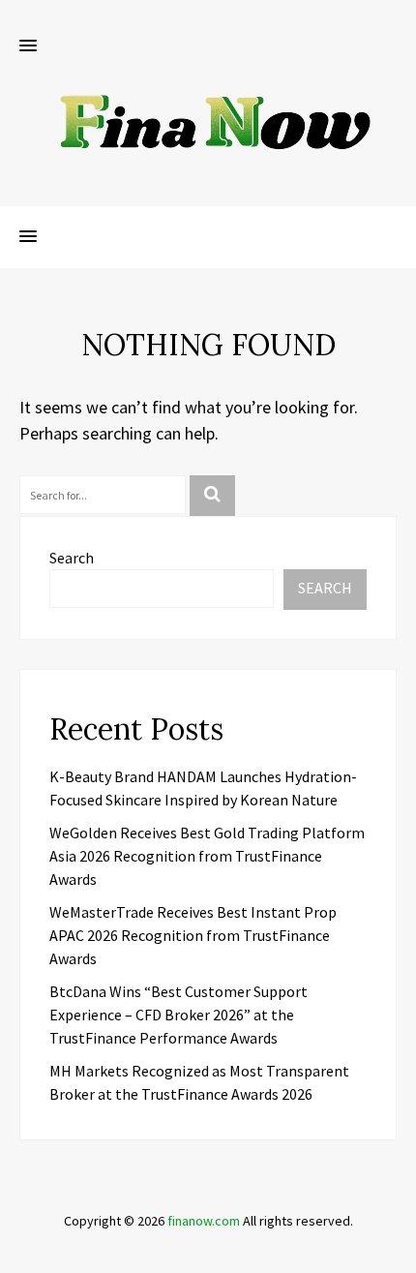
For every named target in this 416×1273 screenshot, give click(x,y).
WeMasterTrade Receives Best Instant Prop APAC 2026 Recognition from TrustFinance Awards (193, 935)
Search (71, 557)
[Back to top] (396, 1253)
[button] (28, 46)
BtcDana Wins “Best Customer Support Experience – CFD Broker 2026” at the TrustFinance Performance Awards (178, 1014)
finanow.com (203, 1220)
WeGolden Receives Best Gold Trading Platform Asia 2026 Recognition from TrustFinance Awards (207, 856)
